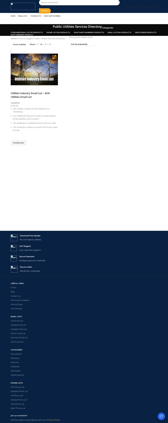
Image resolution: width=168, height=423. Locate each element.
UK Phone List (17, 396)
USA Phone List (17, 387)
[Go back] (50, 27)
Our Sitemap (16, 309)
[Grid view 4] (65, 44)
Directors (15, 362)
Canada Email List (18, 325)
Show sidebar (19, 44)
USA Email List (17, 321)
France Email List (18, 333)
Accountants (16, 354)
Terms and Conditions (20, 300)
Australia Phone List (19, 391)
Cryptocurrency (17, 375)
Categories (107, 28)
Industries (15, 103)
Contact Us (15, 296)
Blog (13, 292)
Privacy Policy (53, 420)
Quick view (14, 149)
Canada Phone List (19, 400)
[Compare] (14, 88)
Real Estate (16, 371)
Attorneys (15, 358)
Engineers (15, 366)
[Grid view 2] (57, 44)
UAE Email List (17, 342)
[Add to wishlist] (14, 137)
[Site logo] (23, 6)
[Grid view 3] (61, 44)
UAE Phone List (17, 404)
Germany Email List (19, 338)
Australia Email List (19, 329)
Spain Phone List (18, 408)
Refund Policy (17, 304)
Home (14, 38)
